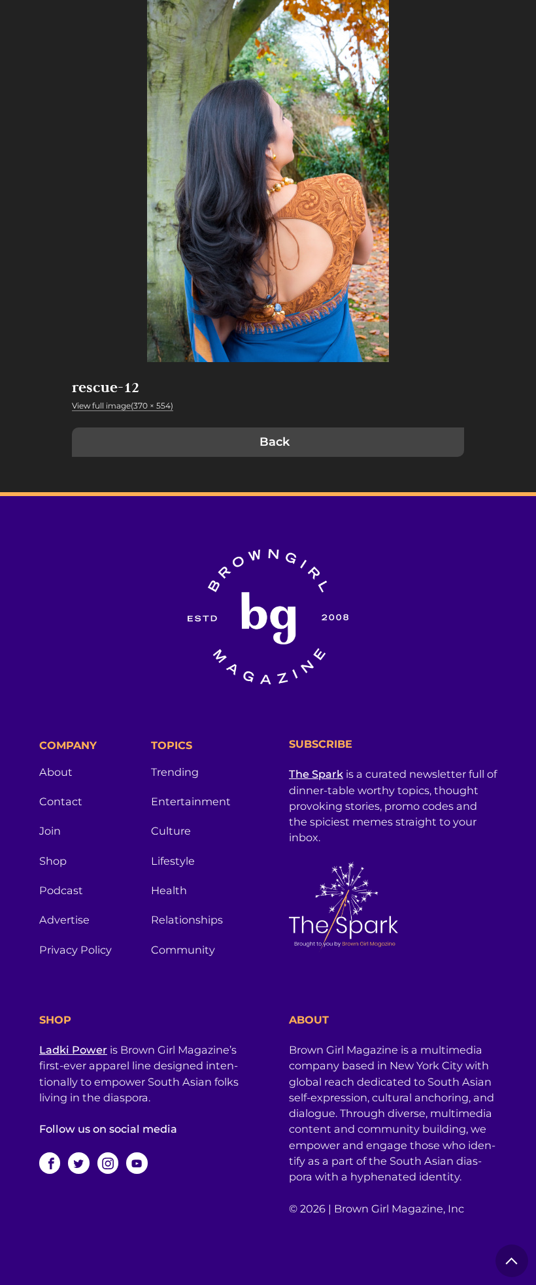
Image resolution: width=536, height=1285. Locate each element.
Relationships (187, 919)
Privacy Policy (75, 949)
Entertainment (191, 801)
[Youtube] (136, 1162)
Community (183, 949)
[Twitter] (78, 1162)
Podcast (61, 890)
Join (50, 830)
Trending (175, 771)
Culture (171, 830)
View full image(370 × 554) (122, 405)
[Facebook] (49, 1162)
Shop (53, 860)
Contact (60, 801)
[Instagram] (107, 1162)
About (56, 771)
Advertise (64, 919)
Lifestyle (173, 860)
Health (169, 890)
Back (275, 442)
